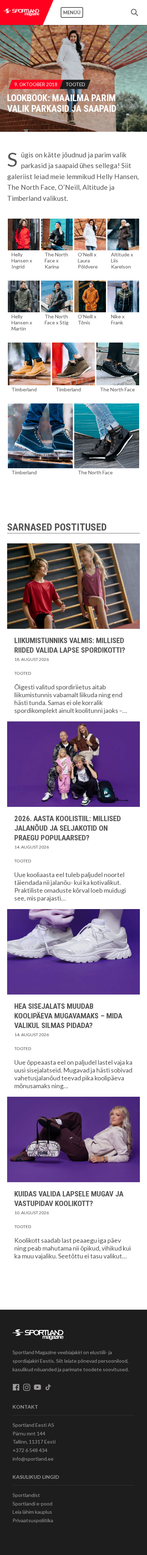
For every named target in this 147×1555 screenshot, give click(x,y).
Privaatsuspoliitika (32, 1520)
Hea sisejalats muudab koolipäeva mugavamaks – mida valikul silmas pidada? (68, 1016)
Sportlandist (26, 1495)
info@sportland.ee (33, 1459)
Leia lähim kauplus (32, 1512)
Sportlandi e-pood (32, 1504)
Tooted (75, 84)
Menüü (72, 12)
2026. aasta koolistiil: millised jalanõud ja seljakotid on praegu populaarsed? (67, 828)
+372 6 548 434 (29, 1450)
